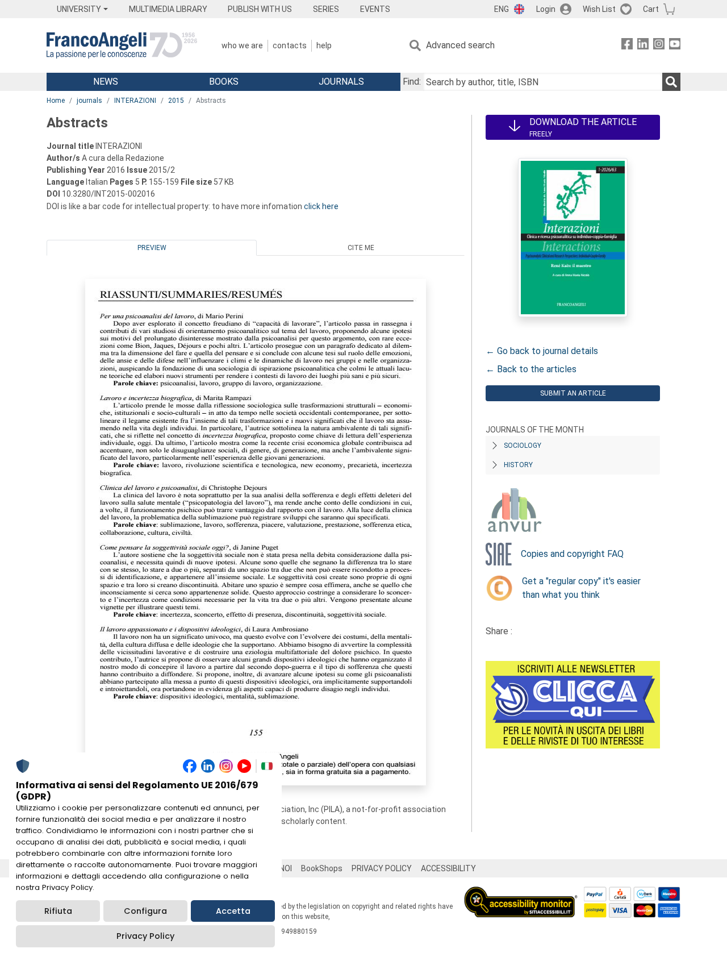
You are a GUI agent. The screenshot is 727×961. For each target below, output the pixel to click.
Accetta (233, 911)
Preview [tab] (151, 248)
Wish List (599, 9)
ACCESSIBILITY (448, 868)
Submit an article (573, 393)
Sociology (522, 446)
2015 (176, 101)
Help (324, 45)
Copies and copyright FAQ (572, 553)
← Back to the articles (531, 369)
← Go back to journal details (542, 351)
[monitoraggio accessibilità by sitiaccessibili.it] (521, 893)
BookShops (321, 868)
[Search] (671, 82)
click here (321, 206)
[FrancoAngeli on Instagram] (659, 45)
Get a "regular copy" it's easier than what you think (581, 588)
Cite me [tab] (361, 248)
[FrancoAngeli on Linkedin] (643, 45)
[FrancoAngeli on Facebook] (627, 45)
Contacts (290, 45)
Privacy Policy (145, 936)
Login (545, 9)
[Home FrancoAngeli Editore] (122, 45)
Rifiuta (58, 911)
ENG (501, 9)
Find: (412, 81)
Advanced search (460, 45)
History (518, 465)
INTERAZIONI (135, 101)
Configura (145, 911)
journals (89, 101)
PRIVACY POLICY (382, 868)
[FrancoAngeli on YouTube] (674, 45)
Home (56, 101)
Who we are (242, 45)
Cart (651, 9)
